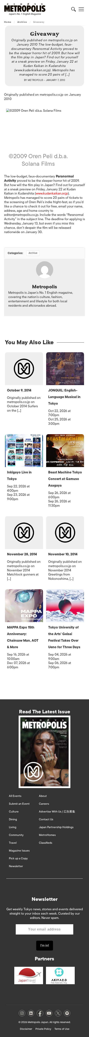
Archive (22, 22)
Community (16, 835)
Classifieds (45, 842)
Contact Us (46, 819)
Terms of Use (61, 1029)
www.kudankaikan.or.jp (52, 193)
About (43, 796)
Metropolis (35, 80)
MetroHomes (47, 835)
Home (7, 22)
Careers (44, 803)
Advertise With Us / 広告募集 (57, 811)
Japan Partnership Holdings (56, 827)
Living (12, 827)
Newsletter (16, 866)
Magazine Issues (19, 850)
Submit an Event (19, 803)
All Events (15, 796)
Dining (13, 819)
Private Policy (43, 1029)
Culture (14, 811)
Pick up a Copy (18, 858)
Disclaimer (26, 1029)
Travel (13, 842)
